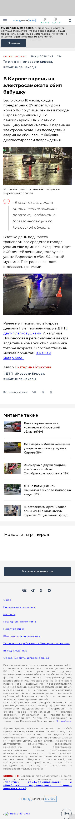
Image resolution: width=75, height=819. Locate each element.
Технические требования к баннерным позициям (36, 643)
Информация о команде (19, 607)
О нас (7, 599)
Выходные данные (15, 650)
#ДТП (16, 62)
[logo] (37, 799)
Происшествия (14, 56)
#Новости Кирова (37, 62)
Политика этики (13, 628)
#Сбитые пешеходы (19, 67)
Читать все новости (37, 571)
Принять (14, 43)
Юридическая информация (21, 636)
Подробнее (64, 721)
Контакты (9, 614)
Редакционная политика (19, 621)
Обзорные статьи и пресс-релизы (26, 657)
